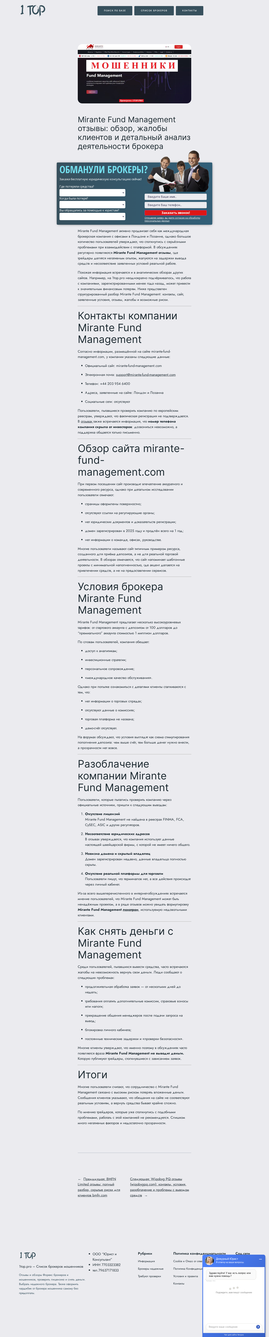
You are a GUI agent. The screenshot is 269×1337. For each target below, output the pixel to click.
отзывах (87, 421)
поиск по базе (115, 10)
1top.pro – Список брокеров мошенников (51, 1266)
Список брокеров (154, 10)
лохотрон (130, 909)
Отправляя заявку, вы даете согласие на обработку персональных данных (172, 219)
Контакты (189, 10)
